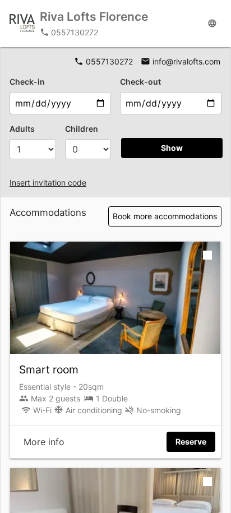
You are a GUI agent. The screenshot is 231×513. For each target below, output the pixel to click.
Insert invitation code (48, 182)
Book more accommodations (165, 216)
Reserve (190, 441)
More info (44, 441)
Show (172, 147)
